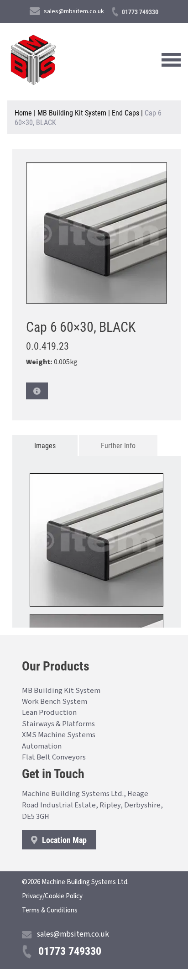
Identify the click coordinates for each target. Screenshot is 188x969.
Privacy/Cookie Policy (52, 896)
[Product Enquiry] (37, 390)
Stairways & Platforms (58, 724)
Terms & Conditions (50, 910)
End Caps (125, 112)
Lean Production (49, 712)
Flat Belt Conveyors (54, 757)
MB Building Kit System (71, 112)
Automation (42, 746)
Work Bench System (54, 701)
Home (23, 112)
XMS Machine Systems (58, 735)
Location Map (63, 839)
